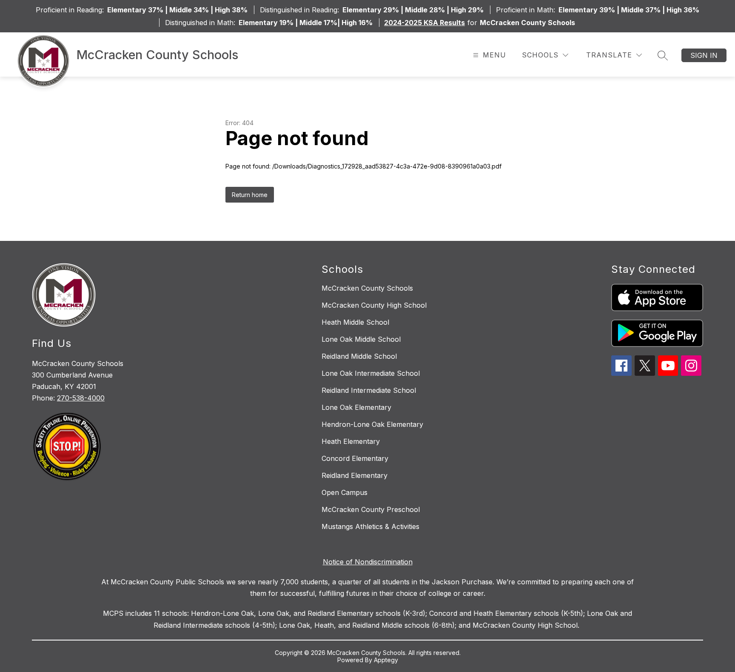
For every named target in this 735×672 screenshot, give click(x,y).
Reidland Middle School (359, 356)
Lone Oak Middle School (361, 339)
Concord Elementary (355, 458)
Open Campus (345, 492)
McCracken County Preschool (371, 509)
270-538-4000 (81, 398)
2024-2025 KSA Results (424, 22)
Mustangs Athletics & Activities (370, 526)
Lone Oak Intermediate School (371, 373)
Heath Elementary (351, 441)
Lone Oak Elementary (356, 407)
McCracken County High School (374, 305)
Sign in (704, 55)
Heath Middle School (355, 322)
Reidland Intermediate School (369, 390)
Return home (250, 194)
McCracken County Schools (367, 288)
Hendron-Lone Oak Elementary (372, 424)
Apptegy (386, 659)
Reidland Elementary (354, 475)
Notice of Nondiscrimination (368, 562)
